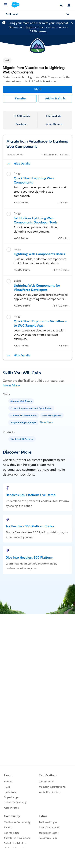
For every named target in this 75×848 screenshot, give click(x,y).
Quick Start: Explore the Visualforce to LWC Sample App (40, 323)
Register (31, 27)
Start (37, 89)
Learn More (11, 385)
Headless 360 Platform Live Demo (30, 495)
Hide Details (22, 163)
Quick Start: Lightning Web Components (34, 180)
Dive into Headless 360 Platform (29, 557)
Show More (46, 422)
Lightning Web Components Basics (39, 254)
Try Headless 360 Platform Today (30, 526)
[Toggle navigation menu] (68, 14)
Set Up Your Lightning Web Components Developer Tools (35, 220)
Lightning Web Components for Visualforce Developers (37, 287)
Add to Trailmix (55, 98)
